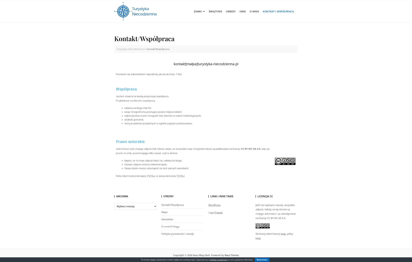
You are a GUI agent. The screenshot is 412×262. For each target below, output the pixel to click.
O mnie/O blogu (170, 226)
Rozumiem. (262, 259)
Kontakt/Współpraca (172, 204)
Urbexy (231, 11)
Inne (242, 11)
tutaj (283, 233)
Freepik (219, 212)
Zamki (198, 11)
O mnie (254, 11)
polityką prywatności (219, 259)
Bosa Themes (232, 255)
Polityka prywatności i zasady (177, 233)
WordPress (214, 205)
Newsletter (167, 219)
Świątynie (215, 11)
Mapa (164, 212)
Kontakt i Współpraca (278, 11)
